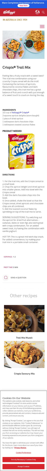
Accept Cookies (23, 466)
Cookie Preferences (23, 452)
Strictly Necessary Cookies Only (23, 459)
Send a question (18, 277)
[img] (15, 20)
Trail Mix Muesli (24, 338)
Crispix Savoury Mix (24, 373)
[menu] (41, 25)
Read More (23, 6)
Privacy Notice (20, 448)
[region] (23, 431)
